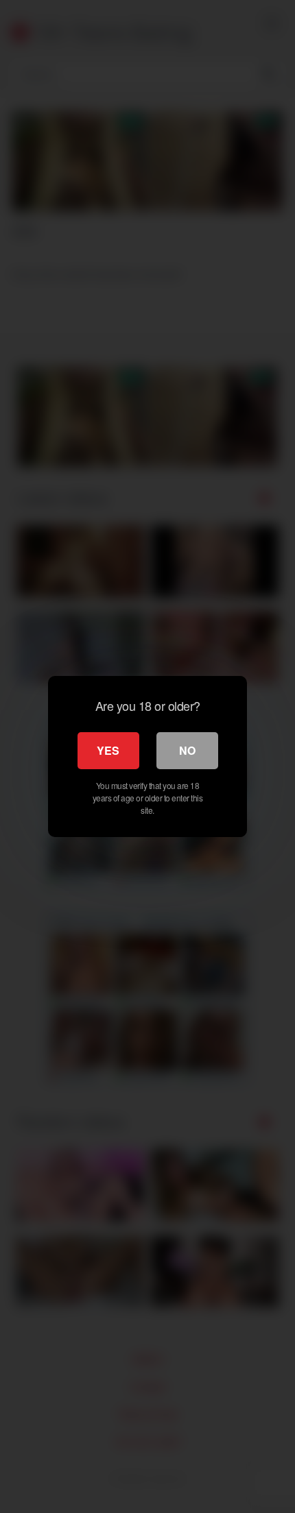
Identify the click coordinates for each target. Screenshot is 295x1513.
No (187, 750)
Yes (108, 750)
